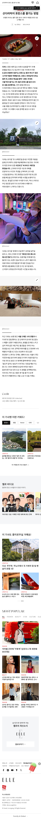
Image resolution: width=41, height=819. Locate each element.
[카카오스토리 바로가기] (16, 770)
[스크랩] (33, 3)
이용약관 (4, 766)
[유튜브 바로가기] (12, 770)
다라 (30, 423)
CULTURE (32, 617)
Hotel (22, 423)
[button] (37, 45)
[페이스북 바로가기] (3, 770)
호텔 (14, 423)
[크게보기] (37, 38)
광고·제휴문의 (25, 766)
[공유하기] (37, 3)
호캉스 (6, 423)
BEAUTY (18, 617)
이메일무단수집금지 (14, 766)
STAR (25, 617)
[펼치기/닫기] (37, 423)
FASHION (10, 617)
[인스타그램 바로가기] (8, 770)
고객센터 (11, 763)
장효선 (18, 24)
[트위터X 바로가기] (21, 770)
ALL (3, 617)
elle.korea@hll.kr (11, 805)
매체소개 (4, 763)
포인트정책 (18, 763)
